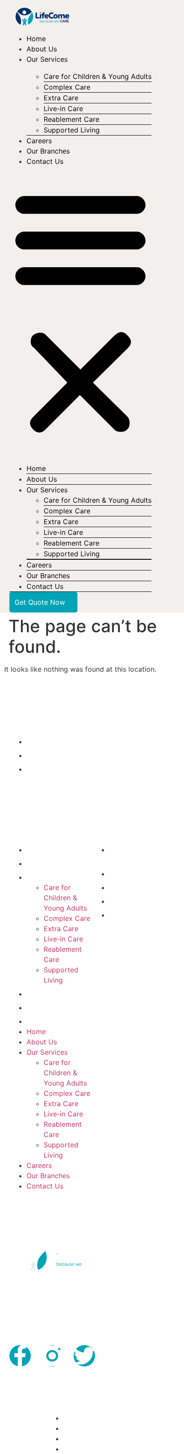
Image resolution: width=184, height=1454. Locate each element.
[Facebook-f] (20, 1356)
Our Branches (48, 151)
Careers (39, 140)
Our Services (47, 59)
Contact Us (45, 161)
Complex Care (67, 918)
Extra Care (61, 928)
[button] (80, 311)
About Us (42, 49)
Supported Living (72, 130)
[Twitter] (84, 1356)
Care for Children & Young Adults (97, 76)
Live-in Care (63, 939)
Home (36, 38)
